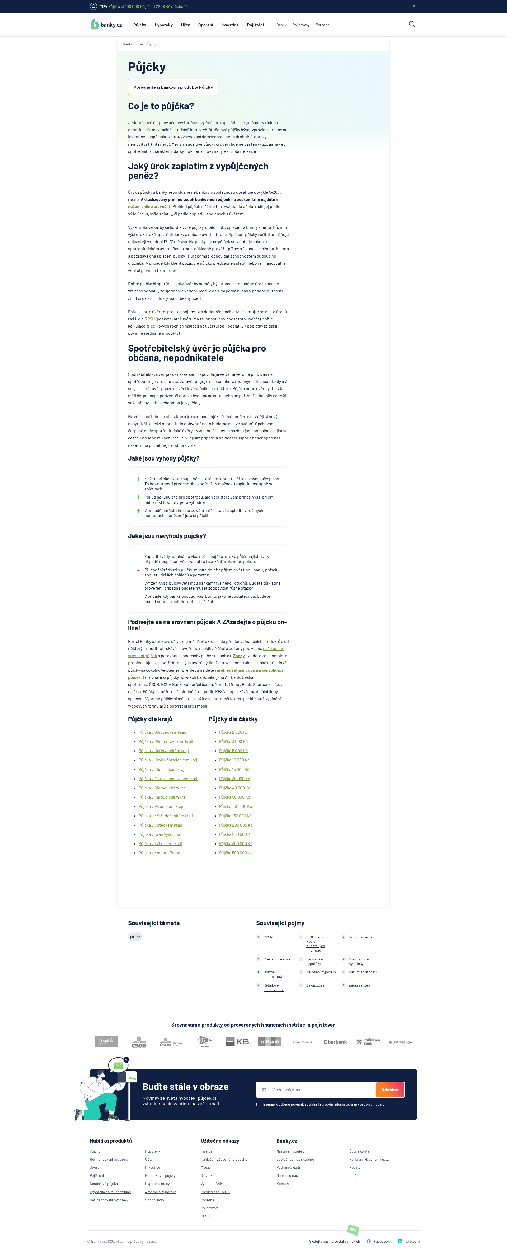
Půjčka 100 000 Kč (235, 806)
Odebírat (390, 1089)
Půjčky (139, 24)
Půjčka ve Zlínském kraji (160, 843)
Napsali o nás (287, 1175)
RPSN (150, 318)
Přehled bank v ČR (215, 1191)
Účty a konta (359, 1151)
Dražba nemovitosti (273, 974)
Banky (281, 24)
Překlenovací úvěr (278, 959)
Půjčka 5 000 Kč (233, 750)
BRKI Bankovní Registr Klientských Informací (318, 943)
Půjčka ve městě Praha (159, 852)
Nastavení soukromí (292, 1151)
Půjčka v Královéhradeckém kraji (168, 759)
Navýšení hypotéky (321, 972)
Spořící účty (154, 1200)
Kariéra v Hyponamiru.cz (369, 1159)
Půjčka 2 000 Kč (233, 731)
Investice (230, 24)
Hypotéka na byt (158, 1183)
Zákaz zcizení (316, 985)
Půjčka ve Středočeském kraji (166, 815)
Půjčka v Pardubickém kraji (163, 796)
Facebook (382, 1241)
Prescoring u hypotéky (359, 961)
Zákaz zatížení (360, 985)
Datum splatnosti (363, 972)
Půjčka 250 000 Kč (235, 834)
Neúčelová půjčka (104, 1183)
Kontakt (282, 1183)
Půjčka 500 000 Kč (235, 852)
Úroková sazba (360, 937)
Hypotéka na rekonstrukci (110, 1191)
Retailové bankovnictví (274, 987)
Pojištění (255, 24)
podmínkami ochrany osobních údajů (354, 1104)
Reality (354, 1167)
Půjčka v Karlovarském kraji (164, 750)
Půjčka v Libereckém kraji (162, 769)
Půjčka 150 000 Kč (235, 815)
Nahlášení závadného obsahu (224, 1159)
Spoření (205, 24)
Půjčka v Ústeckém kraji (160, 824)
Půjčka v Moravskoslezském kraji (168, 778)
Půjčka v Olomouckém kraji (163, 787)
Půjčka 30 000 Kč (234, 778)
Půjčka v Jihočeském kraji (162, 731)
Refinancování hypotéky (109, 1159)
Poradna (322, 24)
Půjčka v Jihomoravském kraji (166, 741)
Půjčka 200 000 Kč (236, 824)
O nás (353, 1175)
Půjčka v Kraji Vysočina (159, 834)
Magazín (207, 1167)
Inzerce (206, 1151)
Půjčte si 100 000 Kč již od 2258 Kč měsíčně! (148, 6)
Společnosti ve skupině (295, 1159)
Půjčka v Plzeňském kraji (161, 806)
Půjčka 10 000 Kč (234, 759)
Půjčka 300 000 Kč (235, 843)
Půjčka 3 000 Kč (233, 741)
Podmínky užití (288, 1167)
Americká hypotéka (160, 1191)
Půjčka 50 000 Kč (234, 796)
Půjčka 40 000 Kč (234, 787)
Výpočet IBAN (212, 1183)
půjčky (135, 937)
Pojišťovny (301, 24)
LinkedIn (413, 1241)
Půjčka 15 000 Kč (234, 769)
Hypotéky (164, 24)
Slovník (206, 1175)
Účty (185, 24)
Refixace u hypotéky (314, 961)
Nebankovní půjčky (160, 1175)
